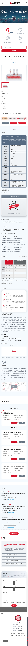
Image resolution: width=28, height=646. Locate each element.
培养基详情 (23, 122)
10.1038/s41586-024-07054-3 (10, 497)
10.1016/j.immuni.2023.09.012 (10, 510)
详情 (14, 422)
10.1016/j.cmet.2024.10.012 (10, 525)
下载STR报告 (24, 256)
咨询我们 (6, 122)
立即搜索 (14, 50)
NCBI (12, 158)
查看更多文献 (14, 533)
